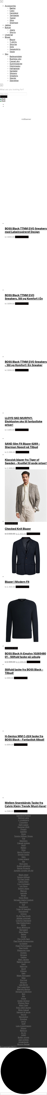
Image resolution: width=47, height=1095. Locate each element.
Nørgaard (23, 929)
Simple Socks (23, 854)
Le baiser (23, 943)
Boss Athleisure (23, 927)
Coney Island (23, 859)
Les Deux (23, 886)
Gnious (23, 913)
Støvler (13, 78)
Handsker (14, 13)
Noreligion (23, 907)
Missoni (23, 982)
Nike (24, 978)
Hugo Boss (23, 897)
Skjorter (13, 44)
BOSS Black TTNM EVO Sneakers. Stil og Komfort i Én (24, 296)
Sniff (23, 1023)
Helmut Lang (23, 818)
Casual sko (15, 61)
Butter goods (23, 1037)
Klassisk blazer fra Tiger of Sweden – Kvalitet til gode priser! (26, 461)
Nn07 (23, 845)
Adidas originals (23, 918)
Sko (6, 54)
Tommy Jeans (23, 888)
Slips (12, 20)
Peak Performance (23, 946)
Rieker (23, 847)
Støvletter (14, 80)
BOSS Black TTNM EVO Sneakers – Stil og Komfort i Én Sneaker (26, 363)
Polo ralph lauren (23, 1007)
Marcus (23, 891)
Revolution (23, 1017)
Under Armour (23, 1001)
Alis (23, 996)
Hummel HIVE (23, 827)
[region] (23, 144)
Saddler (23, 831)
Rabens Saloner (23, 962)
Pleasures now (23, 950)
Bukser (8, 27)
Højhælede (15, 68)
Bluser (7, 37)
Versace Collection (24, 991)
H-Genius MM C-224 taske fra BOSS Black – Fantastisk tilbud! (24, 737)
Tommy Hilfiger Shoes (23, 836)
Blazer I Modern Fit (17, 581)
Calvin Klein (23, 881)
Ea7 (23, 904)
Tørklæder (14, 15)
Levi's (23, 1021)
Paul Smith (23, 948)
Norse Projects (23, 868)
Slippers (13, 73)
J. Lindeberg (23, 820)
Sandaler (14, 71)
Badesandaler (16, 56)
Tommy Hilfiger (23, 877)
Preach (23, 829)
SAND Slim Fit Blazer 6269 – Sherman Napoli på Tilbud (22, 445)
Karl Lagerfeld (23, 987)
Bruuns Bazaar (23, 1044)
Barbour (23, 1030)
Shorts (13, 32)
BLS (23, 994)
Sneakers (14, 76)
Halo (23, 973)
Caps (12, 10)
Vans (23, 857)
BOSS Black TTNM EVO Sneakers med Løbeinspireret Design (26, 230)
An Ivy (23, 1033)
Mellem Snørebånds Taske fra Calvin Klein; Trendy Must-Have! (25, 804)
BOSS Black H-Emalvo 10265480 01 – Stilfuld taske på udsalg (25, 655)
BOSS (23, 925)
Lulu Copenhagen (23, 1026)
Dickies (23, 952)
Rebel (23, 934)
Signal (23, 936)
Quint (23, 968)
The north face (23, 939)
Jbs (23, 861)
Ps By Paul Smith (23, 916)
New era (23, 966)
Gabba (23, 957)
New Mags (23, 932)
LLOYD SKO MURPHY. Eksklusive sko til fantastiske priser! (23, 421)
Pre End (23, 980)
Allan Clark (23, 1005)
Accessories (10, 6)
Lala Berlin (23, 984)
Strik (12, 47)
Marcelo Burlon (23, 989)
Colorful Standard (23, 920)
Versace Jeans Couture (23, 900)
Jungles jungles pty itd (23, 870)
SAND (23, 1035)
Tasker (13, 18)
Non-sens (23, 863)
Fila (23, 838)
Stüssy (23, 1028)
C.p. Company (23, 884)
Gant (23, 964)
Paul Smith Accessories (24, 941)
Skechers (23, 841)
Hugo (23, 834)
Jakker (8, 25)
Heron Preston (23, 852)
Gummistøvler (16, 63)
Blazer (12, 39)
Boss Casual (23, 1010)
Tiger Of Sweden (23, 909)
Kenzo (23, 895)
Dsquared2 (23, 911)
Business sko (15, 59)
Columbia (23, 822)
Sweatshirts (15, 49)
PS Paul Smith (23, 879)
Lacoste (23, 893)
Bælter (13, 8)
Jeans (12, 30)
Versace (23, 955)
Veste (12, 51)
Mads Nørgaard (23, 975)
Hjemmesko (15, 66)
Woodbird (23, 902)
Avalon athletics (23, 866)
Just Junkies (23, 1039)
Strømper (14, 22)
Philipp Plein (23, 1003)
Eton (24, 850)
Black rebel (23, 875)
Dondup (23, 1019)
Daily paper (23, 824)
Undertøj (9, 35)
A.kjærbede (24, 1042)
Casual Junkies (23, 843)
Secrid (23, 1014)
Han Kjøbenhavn (24, 923)
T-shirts (13, 42)
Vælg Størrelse (22, 237)
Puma (23, 998)
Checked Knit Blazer (18, 528)
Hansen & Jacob (23, 1012)
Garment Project (24, 815)
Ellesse (23, 971)
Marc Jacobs (23, 959)
